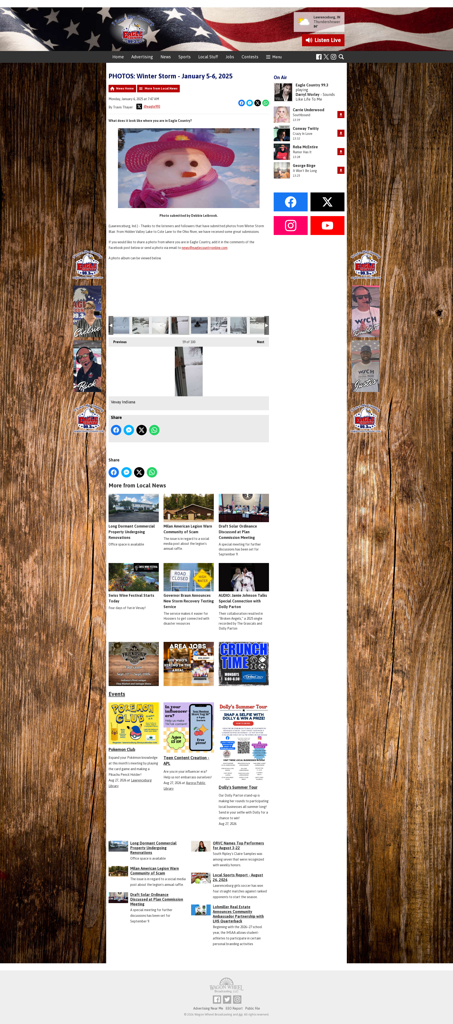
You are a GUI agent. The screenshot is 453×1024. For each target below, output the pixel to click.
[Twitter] (227, 999)
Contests (250, 56)
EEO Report (234, 1008)
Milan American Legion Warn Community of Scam (188, 529)
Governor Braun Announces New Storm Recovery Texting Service (189, 601)
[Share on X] (257, 103)
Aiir (241, 1014)
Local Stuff (208, 56)
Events (117, 694)
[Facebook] (319, 57)
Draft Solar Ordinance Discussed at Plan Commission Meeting (238, 532)
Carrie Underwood (308, 110)
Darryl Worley (307, 94)
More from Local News (161, 88)
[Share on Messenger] (249, 103)
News (165, 56)
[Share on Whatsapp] (265, 103)
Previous (118, 342)
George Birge (304, 165)
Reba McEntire (305, 147)
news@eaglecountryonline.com (204, 248)
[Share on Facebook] (241, 103)
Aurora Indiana (258, 325)
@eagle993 (151, 106)
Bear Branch (199, 325)
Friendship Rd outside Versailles (160, 325)
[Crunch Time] (244, 664)
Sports (184, 56)
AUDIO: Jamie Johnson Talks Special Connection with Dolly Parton (243, 601)
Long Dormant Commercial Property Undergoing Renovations (132, 532)
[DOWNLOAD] (340, 114)
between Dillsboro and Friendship (121, 325)
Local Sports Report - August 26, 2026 (238, 877)
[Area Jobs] (189, 664)
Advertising (142, 56)
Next (258, 342)
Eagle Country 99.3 (312, 85)
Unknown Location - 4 (238, 325)
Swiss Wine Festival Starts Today (131, 598)
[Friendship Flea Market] (134, 664)
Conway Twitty (306, 128)
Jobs (230, 56)
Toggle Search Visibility (341, 57)
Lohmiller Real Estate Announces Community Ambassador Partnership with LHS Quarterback (238, 914)
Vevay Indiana (180, 325)
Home (118, 56)
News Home (125, 88)
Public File (252, 1008)
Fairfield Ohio (140, 325)
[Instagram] (333, 57)
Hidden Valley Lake (219, 325)
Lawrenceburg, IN (327, 17)
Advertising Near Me (208, 1008)
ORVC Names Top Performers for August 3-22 (238, 845)
